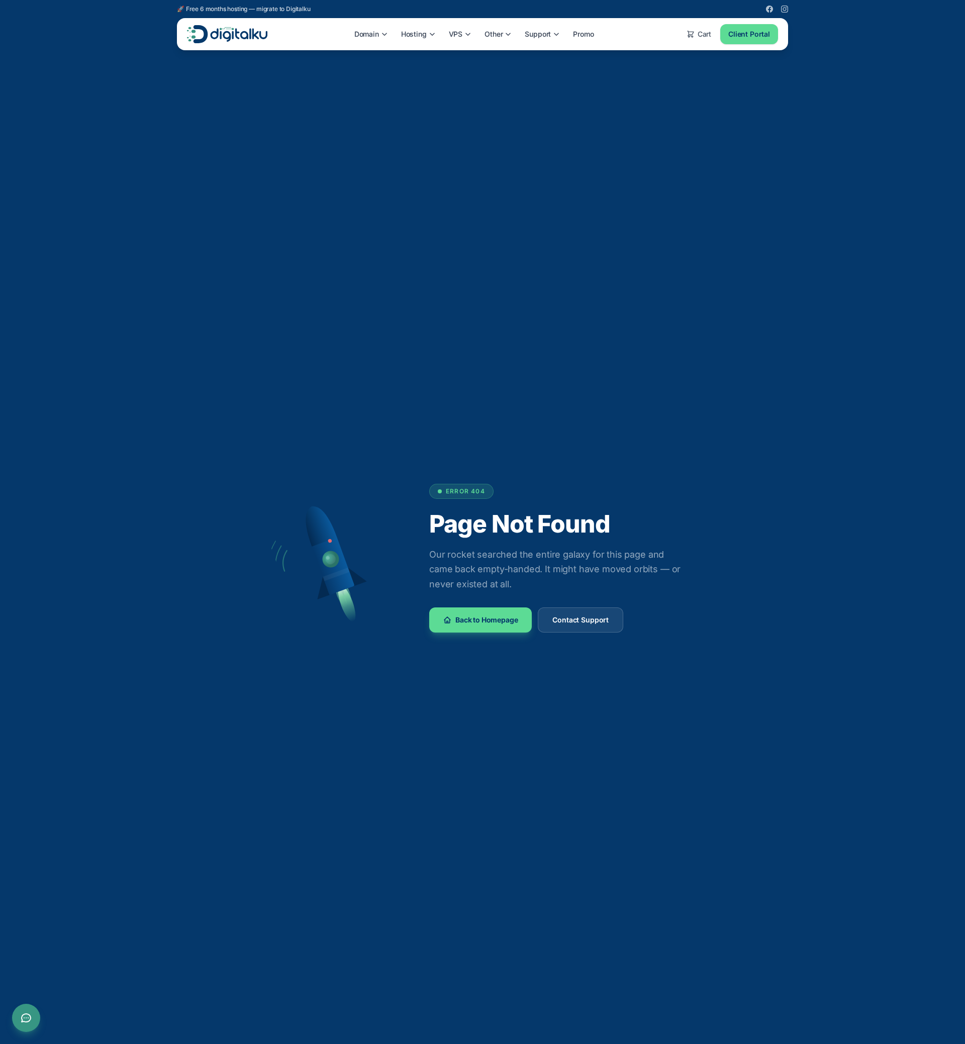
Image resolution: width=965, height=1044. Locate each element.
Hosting (414, 34)
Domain (366, 34)
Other (494, 34)
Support (538, 34)
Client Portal (749, 34)
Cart (704, 34)
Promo (583, 34)
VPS (456, 34)
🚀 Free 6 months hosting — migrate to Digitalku (244, 9)
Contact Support (580, 619)
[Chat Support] (26, 1018)
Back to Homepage (486, 619)
